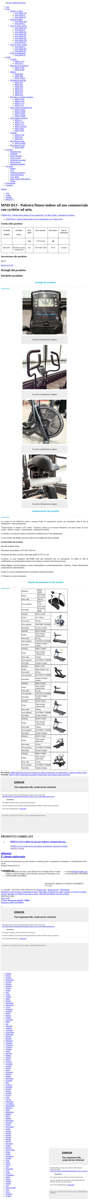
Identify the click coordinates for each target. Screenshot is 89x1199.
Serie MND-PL (20, 51)
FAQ (12, 171)
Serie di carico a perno (18, 26)
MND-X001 (19, 129)
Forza (8, 9)
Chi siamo (9, 166)
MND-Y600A (20, 114)
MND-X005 (19, 131)
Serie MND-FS (20, 42)
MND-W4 (18, 139)
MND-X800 (19, 147)
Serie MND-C (20, 24)
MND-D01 (19, 82)
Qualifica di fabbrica (17, 173)
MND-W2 (18, 137)
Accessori (9, 150)
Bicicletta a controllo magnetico (21, 97)
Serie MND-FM (21, 40)
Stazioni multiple (16, 19)
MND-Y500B (20, 112)
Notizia (13, 168)
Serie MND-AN (21, 13)
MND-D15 (19, 93)
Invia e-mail (5, 898)
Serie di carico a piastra (18, 45)
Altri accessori (15, 158)
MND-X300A (20, 78)
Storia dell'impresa (17, 175)
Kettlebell (13, 154)
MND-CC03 (19, 99)
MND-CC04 (19, 101)
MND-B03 (19, 74)
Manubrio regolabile (17, 164)
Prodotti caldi (41, 890)
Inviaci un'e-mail (7, 265)
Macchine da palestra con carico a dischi (54, 894)
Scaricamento (10, 183)
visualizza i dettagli (17, 848)
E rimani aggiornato (13, 855)
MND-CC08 (19, 135)
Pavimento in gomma (18, 160)
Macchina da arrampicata (19, 66)
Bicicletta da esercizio (18, 80)
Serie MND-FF (20, 17)
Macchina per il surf (17, 145)
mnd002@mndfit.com (79, 872)
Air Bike (13, 59)
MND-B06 (19, 76)
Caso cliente (14, 177)
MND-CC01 (19, 122)
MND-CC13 (19, 124)
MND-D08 (19, 87)
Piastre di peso (15, 162)
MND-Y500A (20, 110)
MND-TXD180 (21, 126)
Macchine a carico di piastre (11, 892)
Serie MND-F (20, 15)
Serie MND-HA (21, 49)
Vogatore (13, 133)
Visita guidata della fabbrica (20, 179)
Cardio (8, 57)
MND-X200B (20, 143)
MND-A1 (18, 120)
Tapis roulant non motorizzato (21, 108)
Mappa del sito (53, 890)
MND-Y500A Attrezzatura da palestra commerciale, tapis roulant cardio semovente (39, 775)
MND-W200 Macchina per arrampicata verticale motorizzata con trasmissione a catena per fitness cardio (49, 773)
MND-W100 (19, 68)
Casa (7, 7)
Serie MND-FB (20, 32)
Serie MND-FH (20, 38)
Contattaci (9, 185)
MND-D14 (19, 91)
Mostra (12, 181)
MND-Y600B (20, 116)
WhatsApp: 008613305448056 (12, 902)
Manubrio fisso (15, 152)
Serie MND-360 (21, 22)
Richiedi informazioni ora (10, 866)
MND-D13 (19, 63)
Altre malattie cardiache (18, 118)
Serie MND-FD (20, 34)
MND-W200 (19, 70)
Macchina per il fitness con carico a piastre (22, 894)
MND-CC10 (19, 103)
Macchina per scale (17, 141)
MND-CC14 (19, 61)
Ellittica (13, 72)
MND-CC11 (19, 105)
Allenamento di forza (30, 892)
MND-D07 (19, 84)
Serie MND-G (20, 47)
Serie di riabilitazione (18, 53)
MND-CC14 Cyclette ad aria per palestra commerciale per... (38, 841)
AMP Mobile (64, 890)
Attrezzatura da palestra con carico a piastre (54, 892)
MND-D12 (19, 89)
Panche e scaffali (16, 11)
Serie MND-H (20, 55)
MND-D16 (19, 95)
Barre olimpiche (16, 156)
